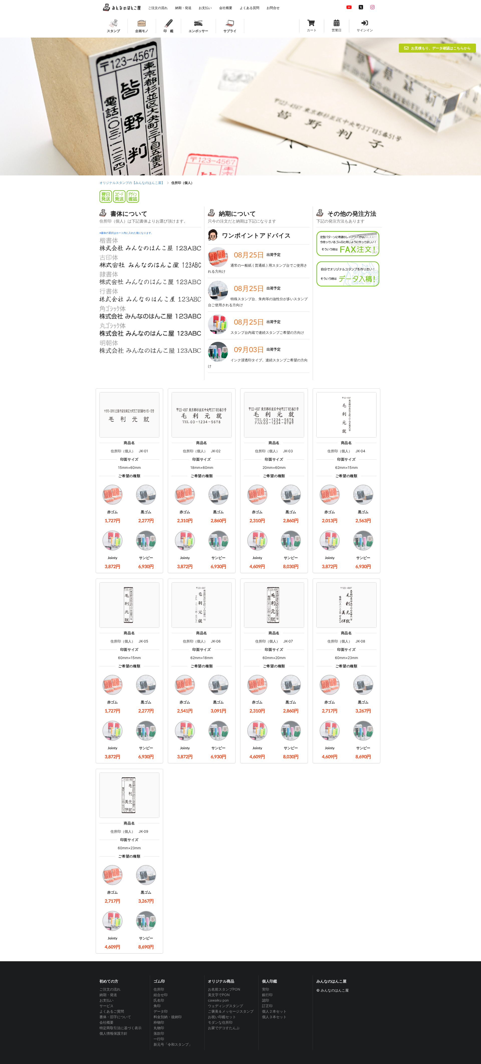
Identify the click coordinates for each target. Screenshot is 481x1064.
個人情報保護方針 (113, 1033)
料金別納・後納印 (168, 1017)
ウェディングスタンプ (225, 1006)
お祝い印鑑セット (222, 1017)
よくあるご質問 (111, 1011)
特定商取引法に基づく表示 (120, 1028)
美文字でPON (219, 995)
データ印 (161, 1011)
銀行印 (267, 995)
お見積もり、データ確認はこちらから (441, 48)
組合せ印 (161, 995)
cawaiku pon (218, 1000)
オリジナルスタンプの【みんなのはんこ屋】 (132, 183)
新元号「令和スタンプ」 (173, 1044)
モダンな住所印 (220, 1022)
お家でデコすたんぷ (223, 1028)
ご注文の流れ (110, 989)
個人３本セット (274, 1017)
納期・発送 (108, 995)
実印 (265, 989)
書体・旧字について (115, 1017)
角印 (157, 1006)
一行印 (159, 1039)
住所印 (159, 989)
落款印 (159, 1033)
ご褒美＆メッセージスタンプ (231, 1011)
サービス (106, 1006)
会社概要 (106, 1022)
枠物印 (159, 1022)
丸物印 (159, 1028)
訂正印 (267, 1006)
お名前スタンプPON (224, 989)
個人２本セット (274, 1011)
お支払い (106, 1000)
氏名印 (159, 1000)
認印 (265, 1000)
